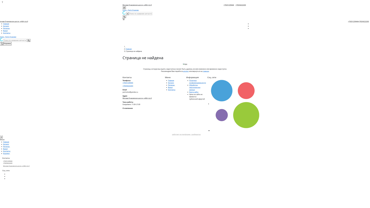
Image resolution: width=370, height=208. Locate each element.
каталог (186, 71)
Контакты (6, 33)
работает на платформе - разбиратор (186, 134)
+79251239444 (229, 5)
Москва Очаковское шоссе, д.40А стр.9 (137, 5)
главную (206, 71)
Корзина (6, 153)
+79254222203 (240, 5)
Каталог (6, 26)
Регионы (6, 28)
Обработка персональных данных (194, 87)
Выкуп (5, 31)
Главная (6, 24)
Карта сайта (193, 92)
